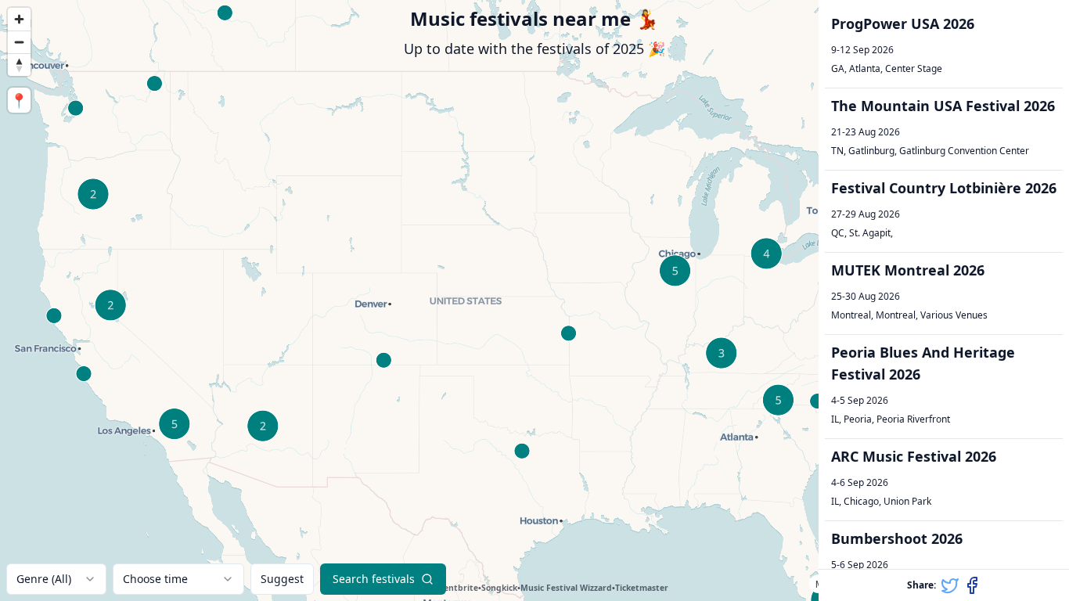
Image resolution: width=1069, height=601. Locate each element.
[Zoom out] (19, 42)
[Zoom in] (19, 19)
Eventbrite (456, 587)
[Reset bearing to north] (19, 64)
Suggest (282, 578)
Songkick (499, 587)
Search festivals (374, 578)
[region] (534, 300)
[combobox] (56, 579)
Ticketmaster (641, 587)
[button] (944, 47)
